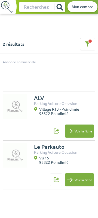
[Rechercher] (59, 7)
